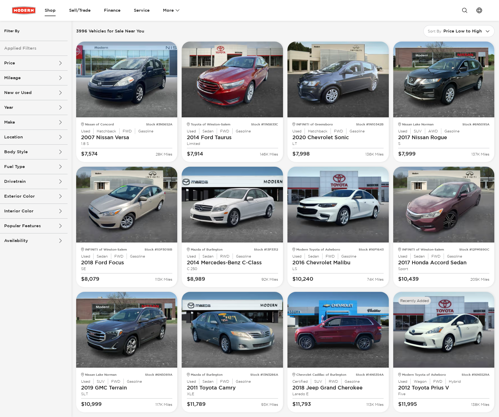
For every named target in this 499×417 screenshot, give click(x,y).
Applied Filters (20, 48)
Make (9, 122)
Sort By (434, 31)
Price (9, 63)
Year (8, 107)
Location (13, 137)
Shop (50, 10)
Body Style (16, 152)
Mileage (12, 78)
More (168, 10)
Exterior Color (19, 196)
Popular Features (22, 226)
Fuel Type (14, 166)
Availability (16, 240)
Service (142, 10)
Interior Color (19, 211)
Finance (112, 10)
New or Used (18, 92)
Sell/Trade (80, 10)
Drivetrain (15, 181)
